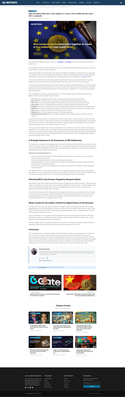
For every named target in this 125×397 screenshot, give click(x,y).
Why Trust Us (66, 380)
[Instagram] (27, 387)
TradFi (64, 87)
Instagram (60, 62)
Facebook (68, 62)
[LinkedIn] (47, 258)
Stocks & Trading (55, 2)
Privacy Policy (90, 393)
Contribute (66, 387)
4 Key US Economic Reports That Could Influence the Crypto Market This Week (62, 327)
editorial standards (43, 267)
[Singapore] (122, 2)
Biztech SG (30, 393)
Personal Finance (73, 2)
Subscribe (91, 386)
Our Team (66, 382)
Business (64, 2)
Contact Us (66, 385)
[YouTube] (32, 387)
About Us (66, 378)
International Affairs (35, 313)
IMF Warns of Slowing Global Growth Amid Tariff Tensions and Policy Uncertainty (39, 351)
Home (26, 6)
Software (89, 2)
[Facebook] (25, 387)
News (37, 2)
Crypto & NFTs (45, 2)
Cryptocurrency (30, 6)
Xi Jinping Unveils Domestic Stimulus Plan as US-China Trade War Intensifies (84, 351)
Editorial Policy (97, 393)
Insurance (81, 2)
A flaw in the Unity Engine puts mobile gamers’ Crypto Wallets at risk (61, 351)
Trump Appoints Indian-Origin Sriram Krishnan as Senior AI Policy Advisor (39, 327)
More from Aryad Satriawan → (45, 260)
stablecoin (84, 76)
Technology (96, 2)
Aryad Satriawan (33, 18)
